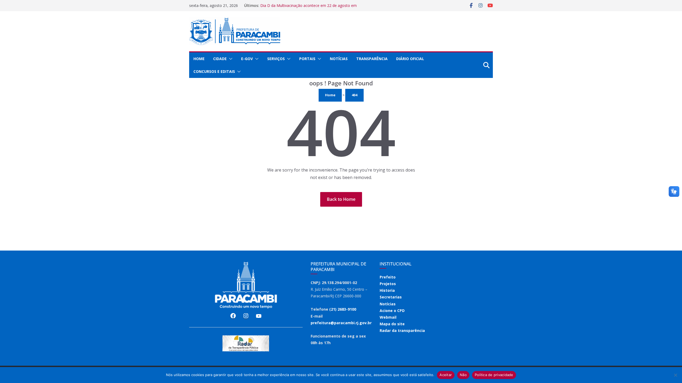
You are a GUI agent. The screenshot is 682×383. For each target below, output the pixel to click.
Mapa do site (392, 323)
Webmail (388, 317)
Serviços (276, 58)
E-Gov (247, 58)
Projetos (388, 283)
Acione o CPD (392, 310)
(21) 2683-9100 (342, 309)
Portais (307, 58)
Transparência (372, 58)
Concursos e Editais (214, 71)
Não (463, 375)
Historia (387, 290)
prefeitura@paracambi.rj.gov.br (341, 322)
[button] (230, 59)
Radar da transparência (402, 330)
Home (199, 58)
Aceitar (446, 375)
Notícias (339, 58)
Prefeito (388, 277)
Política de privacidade (494, 375)
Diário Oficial (410, 58)
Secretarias (391, 296)
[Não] (675, 375)
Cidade (220, 58)
